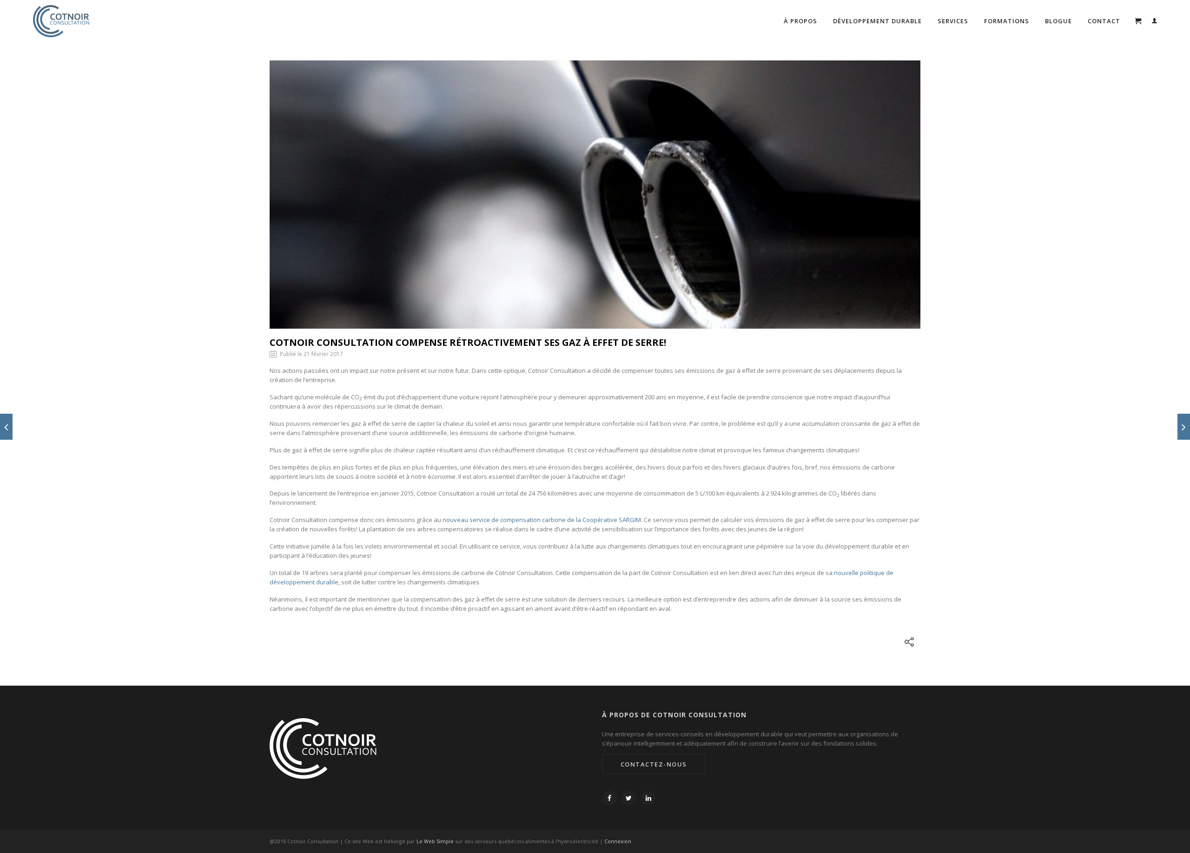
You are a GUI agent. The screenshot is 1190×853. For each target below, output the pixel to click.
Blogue (1058, 21)
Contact (1104, 21)
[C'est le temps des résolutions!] (6, 427)
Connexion (617, 841)
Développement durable (877, 21)
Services (953, 21)
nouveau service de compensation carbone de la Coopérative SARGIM (542, 520)
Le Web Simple (435, 841)
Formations (1006, 21)
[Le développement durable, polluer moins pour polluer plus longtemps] (1183, 427)
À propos (800, 21)
